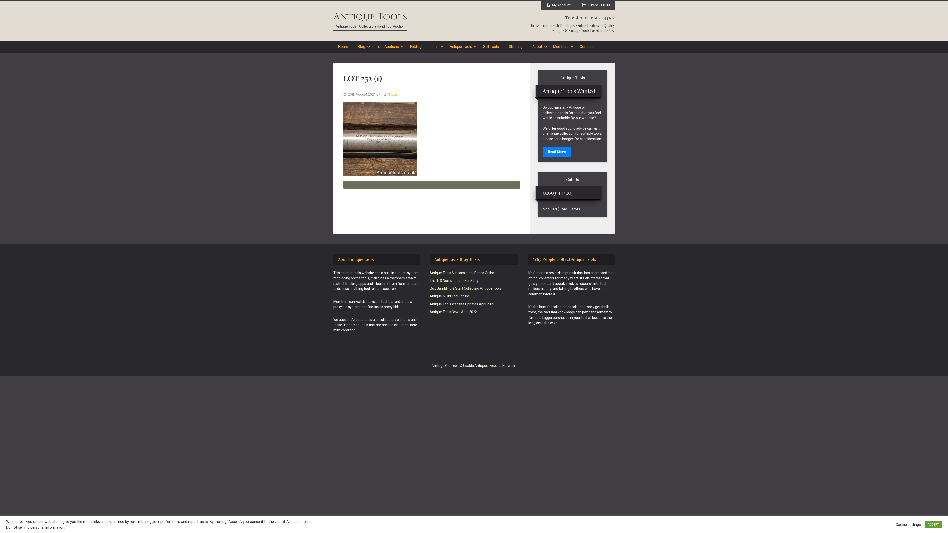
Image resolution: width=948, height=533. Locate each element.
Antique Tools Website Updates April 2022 (462, 304)
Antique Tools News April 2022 (453, 312)
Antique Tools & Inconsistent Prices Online (462, 273)
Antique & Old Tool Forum (449, 296)
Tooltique (567, 25)
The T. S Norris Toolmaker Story (454, 281)
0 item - (599, 5)
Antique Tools (370, 16)
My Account (561, 5)
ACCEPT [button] (933, 524)
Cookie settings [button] (908, 524)
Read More (557, 151)
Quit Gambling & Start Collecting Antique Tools (465, 288)
